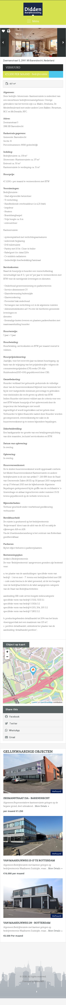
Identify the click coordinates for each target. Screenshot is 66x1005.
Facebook (14, 716)
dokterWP (39, 981)
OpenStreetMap (46, 702)
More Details (41, 806)
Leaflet (34, 702)
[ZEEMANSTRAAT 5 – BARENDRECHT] (33, 670)
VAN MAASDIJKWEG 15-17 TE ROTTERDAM (29, 860)
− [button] (7, 657)
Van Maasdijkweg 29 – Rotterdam (26, 922)
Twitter (13, 723)
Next (63, 42)
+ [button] (7, 652)
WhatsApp (14, 730)
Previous (3, 42)
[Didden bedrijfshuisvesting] (33, 9)
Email (12, 737)
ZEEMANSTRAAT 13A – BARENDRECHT (26, 798)
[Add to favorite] (3, 32)
